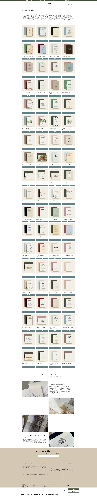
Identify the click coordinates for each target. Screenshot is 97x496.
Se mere (28, 58)
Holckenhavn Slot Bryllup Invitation (41, 273)
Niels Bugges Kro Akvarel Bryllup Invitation (53, 183)
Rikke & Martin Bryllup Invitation (54, 273)
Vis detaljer (56, 494)
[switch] (39, 494)
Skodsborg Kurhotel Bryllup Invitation (67, 327)
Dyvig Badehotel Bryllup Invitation (27, 327)
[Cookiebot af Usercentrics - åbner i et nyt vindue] (22, 494)
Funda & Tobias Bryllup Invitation (54, 292)
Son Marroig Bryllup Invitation (40, 346)
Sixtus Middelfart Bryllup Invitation (67, 309)
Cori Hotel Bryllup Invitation (66, 38)
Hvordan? (34, 484)
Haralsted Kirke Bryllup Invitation (67, 73)
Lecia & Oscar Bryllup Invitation (40, 200)
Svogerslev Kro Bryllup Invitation (27, 92)
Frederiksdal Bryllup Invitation (53, 73)
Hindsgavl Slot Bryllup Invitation (27, 292)
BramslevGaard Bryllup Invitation (54, 56)
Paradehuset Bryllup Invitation (40, 236)
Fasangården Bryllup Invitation (53, 128)
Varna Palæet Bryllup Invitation (53, 110)
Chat (54, 486)
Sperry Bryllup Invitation (52, 346)
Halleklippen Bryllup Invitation (66, 164)
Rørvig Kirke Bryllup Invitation (66, 273)
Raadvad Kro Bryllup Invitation (26, 164)
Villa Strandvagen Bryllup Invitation (54, 147)
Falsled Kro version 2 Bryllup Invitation (28, 309)
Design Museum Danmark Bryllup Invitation (27, 74)
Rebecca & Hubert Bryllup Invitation (67, 255)
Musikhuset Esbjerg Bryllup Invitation (41, 147)
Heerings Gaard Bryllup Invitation (41, 110)
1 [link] (45, 370)
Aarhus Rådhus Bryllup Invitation (54, 164)
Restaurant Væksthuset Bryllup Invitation (26, 274)
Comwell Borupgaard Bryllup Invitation (53, 328)
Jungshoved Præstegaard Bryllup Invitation (27, 237)
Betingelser (45, 485)
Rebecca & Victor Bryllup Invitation (27, 56)
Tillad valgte (73, 491)
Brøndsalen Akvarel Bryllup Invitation (27, 363)
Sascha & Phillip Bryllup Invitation (54, 309)
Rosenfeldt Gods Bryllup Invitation (41, 292)
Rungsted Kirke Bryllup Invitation (67, 292)
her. (61, 393)
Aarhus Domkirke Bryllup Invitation (41, 92)
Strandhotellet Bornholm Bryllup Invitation (53, 364)
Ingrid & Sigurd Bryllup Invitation (27, 110)
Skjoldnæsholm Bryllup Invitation (40, 327)
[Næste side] (51, 370)
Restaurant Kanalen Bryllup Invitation (67, 110)
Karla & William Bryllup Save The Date (28, 147)
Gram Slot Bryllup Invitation (66, 147)
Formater (34, 486)
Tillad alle (73, 489)
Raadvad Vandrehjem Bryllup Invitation (40, 256)
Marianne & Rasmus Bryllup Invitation (26, 183)
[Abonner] (58, 456)
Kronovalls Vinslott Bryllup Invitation (41, 219)
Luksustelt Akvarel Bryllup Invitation (27, 128)
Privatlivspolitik (45, 486)
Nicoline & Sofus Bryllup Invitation (41, 38)
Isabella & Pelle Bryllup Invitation (54, 255)
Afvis (73, 493)
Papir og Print (34, 485)
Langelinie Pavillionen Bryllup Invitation (66, 201)
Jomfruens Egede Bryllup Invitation (27, 255)
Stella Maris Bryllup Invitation (40, 363)
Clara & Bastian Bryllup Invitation (27, 346)
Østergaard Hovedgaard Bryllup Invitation (53, 93)
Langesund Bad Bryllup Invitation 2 (67, 56)
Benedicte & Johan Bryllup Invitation (67, 363)
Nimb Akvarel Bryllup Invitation (27, 200)
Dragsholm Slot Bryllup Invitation (40, 56)
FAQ (54, 484)
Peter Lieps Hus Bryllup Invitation (54, 236)
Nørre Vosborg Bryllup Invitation (53, 200)
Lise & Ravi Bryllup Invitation (66, 182)
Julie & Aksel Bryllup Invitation (66, 236)
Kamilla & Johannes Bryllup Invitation (28, 38)
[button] (32, 7)
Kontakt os (55, 485)
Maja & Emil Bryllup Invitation (40, 182)
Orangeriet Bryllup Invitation (53, 219)
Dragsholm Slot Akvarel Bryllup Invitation (66, 129)
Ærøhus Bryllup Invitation (66, 92)
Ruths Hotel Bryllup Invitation (40, 309)
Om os (44, 484)
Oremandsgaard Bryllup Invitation (67, 219)
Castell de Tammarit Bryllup (66, 346)
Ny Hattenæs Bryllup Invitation (26, 219)
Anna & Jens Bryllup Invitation (53, 38)
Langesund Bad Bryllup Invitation (41, 73)
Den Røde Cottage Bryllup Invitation (41, 164)
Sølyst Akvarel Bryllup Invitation (40, 128)
